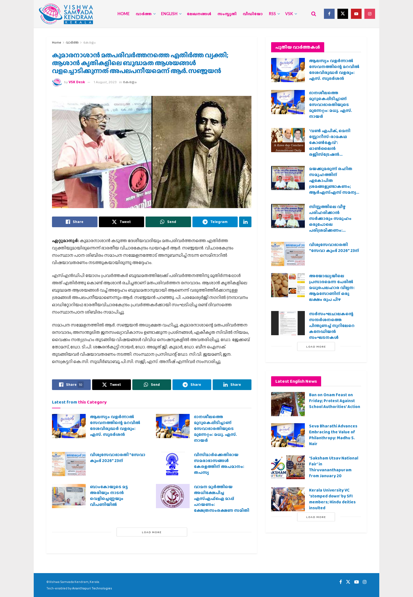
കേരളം (89, 42)
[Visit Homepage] (66, 13)
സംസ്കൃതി (227, 14)
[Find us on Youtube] (356, 14)
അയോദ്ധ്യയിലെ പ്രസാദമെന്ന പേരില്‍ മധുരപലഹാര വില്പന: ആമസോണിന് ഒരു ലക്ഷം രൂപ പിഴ (332, 288)
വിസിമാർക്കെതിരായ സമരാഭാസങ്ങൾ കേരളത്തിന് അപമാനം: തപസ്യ (219, 464)
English (169, 14)
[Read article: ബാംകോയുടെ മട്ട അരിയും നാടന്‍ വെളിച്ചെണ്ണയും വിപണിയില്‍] (69, 496)
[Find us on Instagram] (369, 14)
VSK (289, 14)
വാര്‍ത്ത (144, 14)
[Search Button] (313, 13)
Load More (152, 532)
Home (123, 14)
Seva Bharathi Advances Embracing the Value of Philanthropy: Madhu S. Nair (333, 435)
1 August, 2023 (105, 82)
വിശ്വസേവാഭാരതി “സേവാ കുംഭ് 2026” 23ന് (117, 458)
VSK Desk (77, 82)
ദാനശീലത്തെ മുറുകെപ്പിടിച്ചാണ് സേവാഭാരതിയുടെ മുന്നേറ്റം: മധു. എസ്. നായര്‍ (215, 428)
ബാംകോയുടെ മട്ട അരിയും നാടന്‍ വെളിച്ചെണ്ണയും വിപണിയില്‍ (109, 496)
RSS (272, 14)
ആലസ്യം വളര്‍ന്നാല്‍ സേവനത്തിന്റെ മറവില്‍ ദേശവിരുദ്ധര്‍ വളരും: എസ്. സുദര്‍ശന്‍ (115, 426)
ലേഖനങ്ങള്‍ (199, 14)
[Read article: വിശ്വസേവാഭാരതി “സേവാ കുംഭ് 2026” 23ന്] (69, 464)
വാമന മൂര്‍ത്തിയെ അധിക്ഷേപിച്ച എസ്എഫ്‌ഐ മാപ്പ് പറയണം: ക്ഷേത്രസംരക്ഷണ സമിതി (221, 498)
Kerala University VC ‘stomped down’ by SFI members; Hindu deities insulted (332, 499)
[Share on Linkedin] (245, 222)
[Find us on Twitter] (342, 14)
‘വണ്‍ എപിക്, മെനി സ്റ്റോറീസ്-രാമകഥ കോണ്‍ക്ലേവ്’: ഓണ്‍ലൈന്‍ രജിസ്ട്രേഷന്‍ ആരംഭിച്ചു (329, 145)
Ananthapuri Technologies (92, 588)
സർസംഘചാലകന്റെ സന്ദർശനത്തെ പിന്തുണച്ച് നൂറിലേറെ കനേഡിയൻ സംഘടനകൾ (332, 326)
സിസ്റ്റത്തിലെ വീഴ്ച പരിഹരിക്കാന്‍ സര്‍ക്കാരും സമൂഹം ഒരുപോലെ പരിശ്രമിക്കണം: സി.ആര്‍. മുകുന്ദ (330, 221)
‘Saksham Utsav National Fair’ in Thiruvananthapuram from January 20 (333, 467)
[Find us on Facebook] (329, 14)
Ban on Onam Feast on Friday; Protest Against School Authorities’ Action (334, 401)
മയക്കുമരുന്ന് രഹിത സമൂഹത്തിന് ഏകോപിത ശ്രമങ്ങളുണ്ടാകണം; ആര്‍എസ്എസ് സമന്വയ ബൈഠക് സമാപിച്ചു (334, 183)
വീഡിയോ (253, 14)
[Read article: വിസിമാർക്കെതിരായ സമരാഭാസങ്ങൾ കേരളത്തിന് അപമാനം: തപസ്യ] (173, 464)
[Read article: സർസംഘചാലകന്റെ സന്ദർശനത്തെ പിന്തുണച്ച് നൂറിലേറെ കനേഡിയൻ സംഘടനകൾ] (288, 323)
